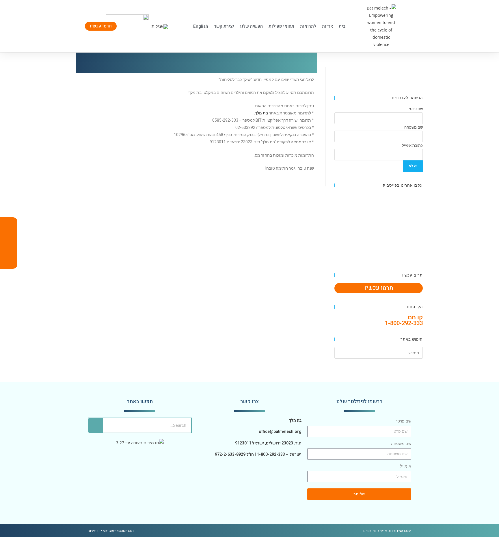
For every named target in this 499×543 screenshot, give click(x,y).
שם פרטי (403, 421)
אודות (327, 26)
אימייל (405, 466)
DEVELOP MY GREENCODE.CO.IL (111, 531)
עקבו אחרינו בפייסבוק (403, 185)
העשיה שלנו (251, 26)
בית (342, 26)
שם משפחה (401, 443)
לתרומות (308, 26)
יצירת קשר (224, 26)
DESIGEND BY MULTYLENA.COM (387, 531)
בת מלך (261, 113)
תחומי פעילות (281, 26)
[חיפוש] (95, 425)
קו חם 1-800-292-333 (404, 320)
